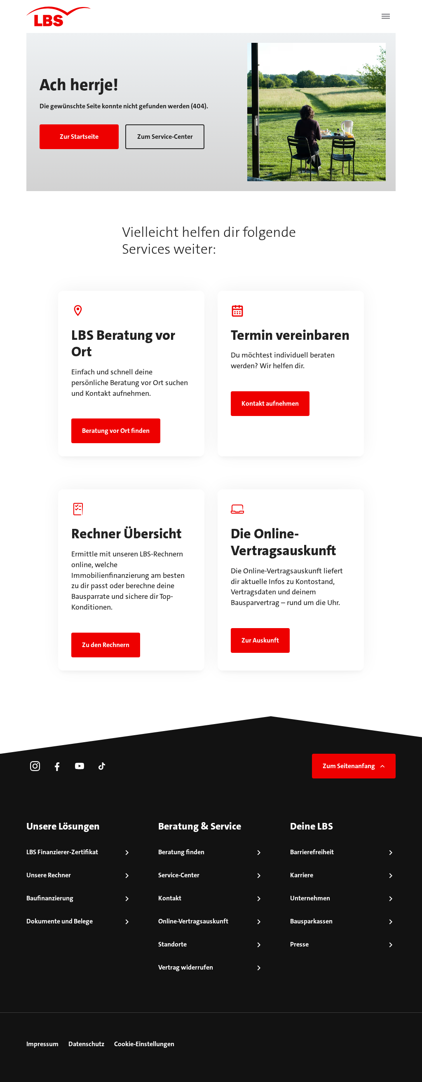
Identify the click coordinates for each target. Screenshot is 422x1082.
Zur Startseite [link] (79, 136)
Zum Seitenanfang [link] (349, 766)
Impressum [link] (42, 1044)
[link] (35, 766)
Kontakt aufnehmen (270, 403)
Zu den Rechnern (105, 644)
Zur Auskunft (260, 640)
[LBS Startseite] (58, 16)
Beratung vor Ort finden (116, 430)
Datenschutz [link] (86, 1044)
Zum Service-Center (165, 136)
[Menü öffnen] (386, 16)
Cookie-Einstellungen (144, 1044)
